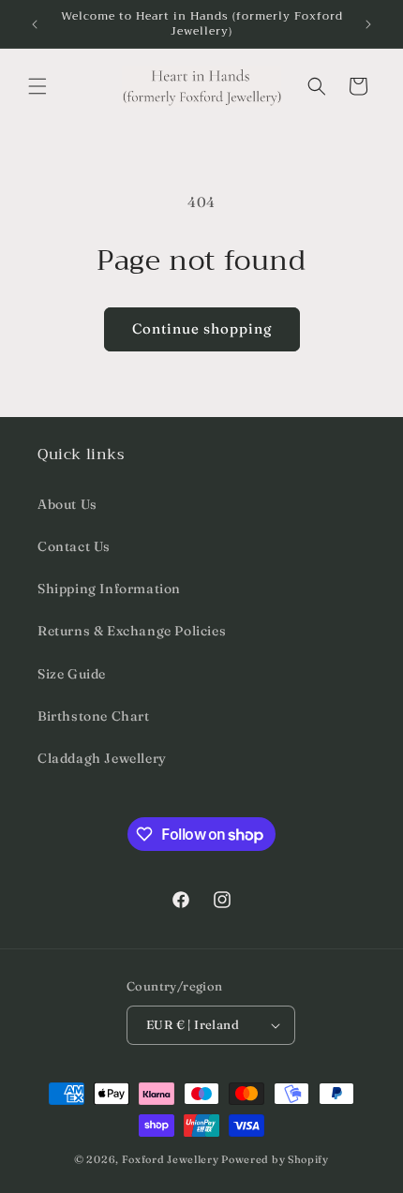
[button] (37, 86)
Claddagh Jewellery (102, 758)
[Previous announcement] (34, 24)
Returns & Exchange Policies (131, 630)
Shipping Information (109, 588)
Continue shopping (202, 328)
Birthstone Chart (93, 716)
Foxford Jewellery (170, 1159)
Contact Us (74, 546)
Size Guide (71, 673)
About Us (67, 504)
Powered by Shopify (275, 1159)
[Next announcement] (368, 24)
